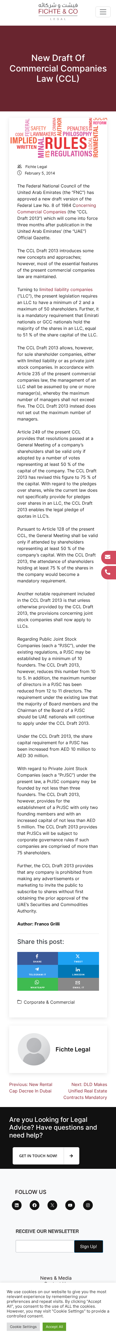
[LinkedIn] (17, 1205)
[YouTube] (70, 1205)
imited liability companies (66, 289)
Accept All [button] (54, 1326)
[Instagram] (88, 1205)
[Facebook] (34, 1205)
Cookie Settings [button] (23, 1326)
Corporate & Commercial (49, 1002)
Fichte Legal (36, 166)
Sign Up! (88, 1246)
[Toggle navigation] (103, 11)
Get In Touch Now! (38, 1155)
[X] (52, 1205)
